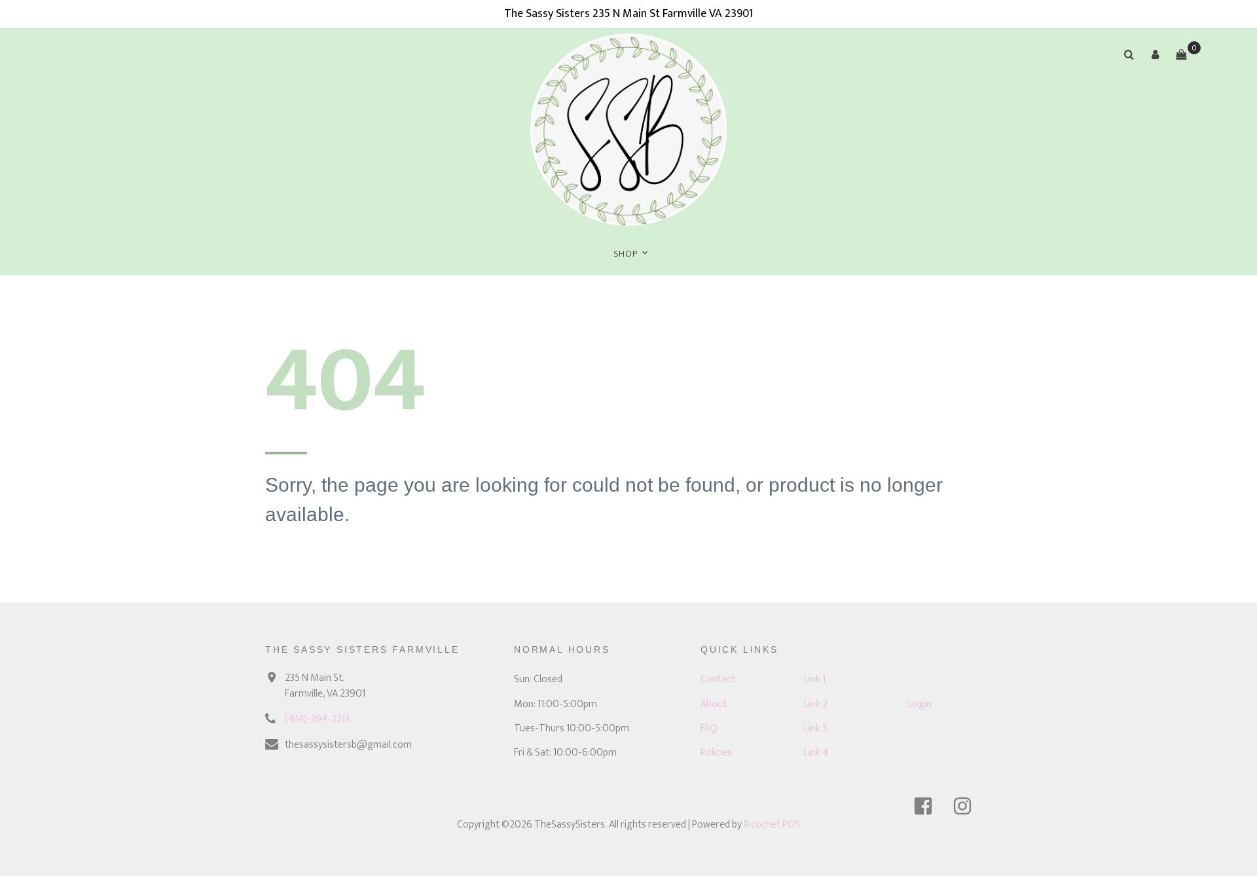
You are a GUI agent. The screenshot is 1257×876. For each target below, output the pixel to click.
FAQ (709, 728)
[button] (1155, 54)
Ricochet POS (772, 824)
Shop (625, 254)
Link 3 (815, 728)
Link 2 (816, 704)
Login (920, 704)
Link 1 (815, 679)
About (714, 704)
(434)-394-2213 (317, 719)
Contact (718, 679)
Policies (716, 752)
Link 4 (816, 752)
